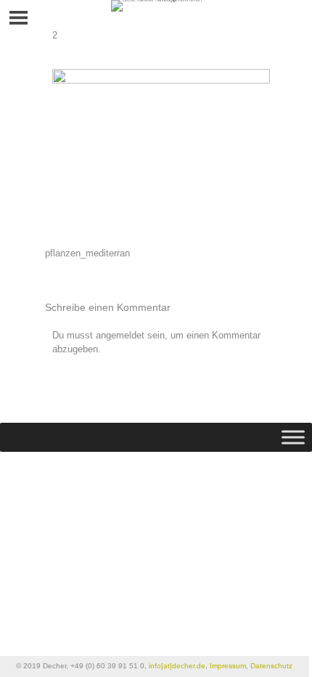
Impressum (228, 666)
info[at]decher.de (177, 666)
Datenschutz (271, 666)
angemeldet (120, 335)
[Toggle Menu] (293, 438)
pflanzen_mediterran (87, 253)
